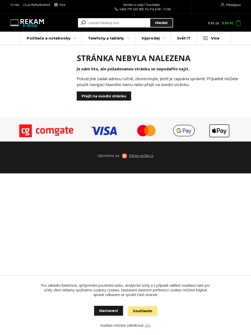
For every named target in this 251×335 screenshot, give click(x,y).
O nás (15, 4)
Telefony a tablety (106, 38)
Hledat (161, 23)
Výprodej (150, 38)
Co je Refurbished (36, 4)
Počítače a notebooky (49, 38)
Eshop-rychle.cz (141, 155)
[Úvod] (27, 22)
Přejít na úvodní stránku (104, 96)
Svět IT (183, 38)
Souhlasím (142, 311)
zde (147, 325)
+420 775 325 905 (131, 9)
